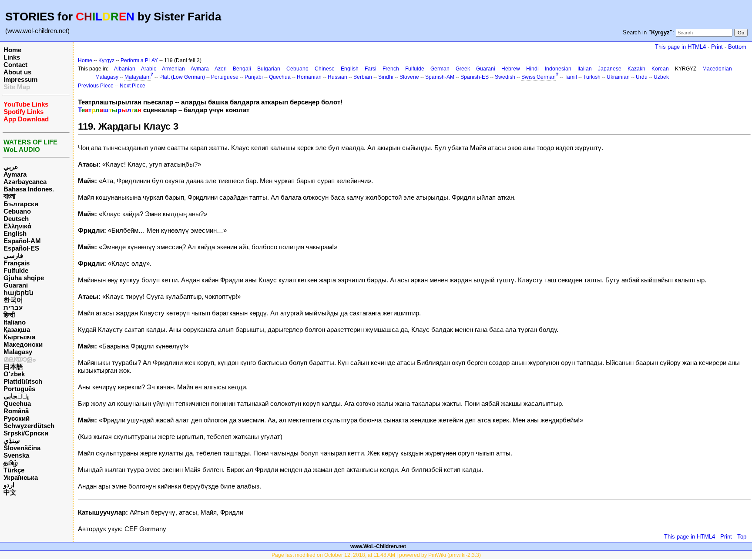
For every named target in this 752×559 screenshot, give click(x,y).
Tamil (570, 77)
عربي (10, 167)
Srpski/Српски (25, 433)
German (440, 69)
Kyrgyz (106, 60)
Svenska (16, 455)
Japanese (609, 69)
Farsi (370, 69)
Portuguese (224, 77)
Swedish (505, 77)
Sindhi (385, 77)
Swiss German (538, 77)
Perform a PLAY (139, 60)
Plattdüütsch (22, 381)
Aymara (15, 174)
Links (11, 57)
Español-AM (22, 240)
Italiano (14, 322)
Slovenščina (21, 448)
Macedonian (717, 69)
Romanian (309, 77)
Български (20, 204)
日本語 (13, 366)
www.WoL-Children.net (378, 546)
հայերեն (18, 292)
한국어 (13, 300)
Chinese (325, 69)
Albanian (124, 69)
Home (12, 50)
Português (19, 388)
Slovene (409, 77)
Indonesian (558, 69)
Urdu (642, 77)
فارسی (13, 255)
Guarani (15, 285)
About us (17, 72)
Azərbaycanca (25, 181)
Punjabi (254, 77)
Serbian (362, 77)
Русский (16, 418)
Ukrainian (618, 77)
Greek (463, 69)
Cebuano (17, 211)
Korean (660, 69)
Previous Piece (96, 86)
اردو (8, 485)
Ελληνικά (17, 226)
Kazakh (636, 69)
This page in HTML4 (680, 47)
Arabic (148, 69)
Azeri (221, 69)
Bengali (242, 69)
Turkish (592, 77)
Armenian (173, 69)
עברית (13, 307)
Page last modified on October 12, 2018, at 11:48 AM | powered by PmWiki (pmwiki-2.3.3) (376, 555)
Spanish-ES (474, 77)
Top (741, 536)
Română (16, 411)
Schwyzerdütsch (28, 425)
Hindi (532, 69)
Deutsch (16, 218)
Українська (20, 477)
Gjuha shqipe (23, 277)
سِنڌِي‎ (11, 440)
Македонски (23, 344)
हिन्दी (9, 314)
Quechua (17, 403)
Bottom (737, 47)
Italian (584, 69)
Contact (15, 64)
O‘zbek (14, 374)
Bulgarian (268, 69)
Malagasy (17, 351)
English (15, 233)
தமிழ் (10, 462)
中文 (10, 492)
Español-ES (21, 248)
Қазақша (16, 329)
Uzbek (661, 77)
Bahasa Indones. (28, 189)
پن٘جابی (16, 396)
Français (16, 263)
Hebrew (510, 69)
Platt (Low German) (182, 77)
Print (717, 47)
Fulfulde (15, 270)
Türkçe (13, 470)
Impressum (20, 79)
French (391, 69)
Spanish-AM (439, 77)
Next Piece (132, 86)
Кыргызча (19, 337)
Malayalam (137, 77)
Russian (337, 77)
